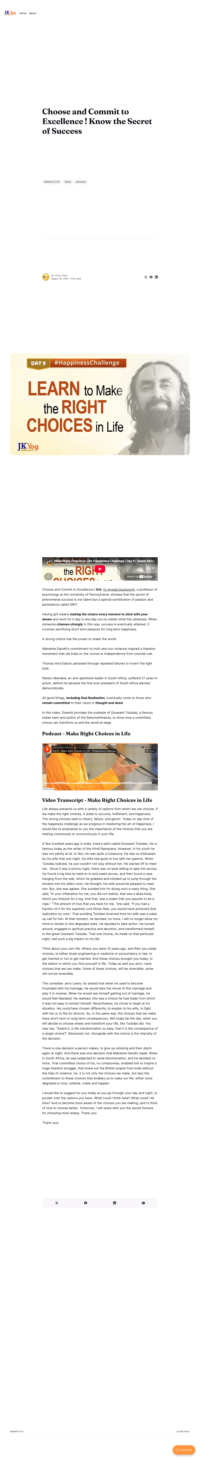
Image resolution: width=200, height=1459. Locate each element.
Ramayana (81, 182)
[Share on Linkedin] (155, 277)
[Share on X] (144, 277)
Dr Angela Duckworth (119, 589)
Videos (68, 182)
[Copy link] (143, 1203)
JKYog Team (61, 275)
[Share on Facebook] (149, 277)
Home (22, 13)
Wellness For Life (51, 182)
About (32, 13)
